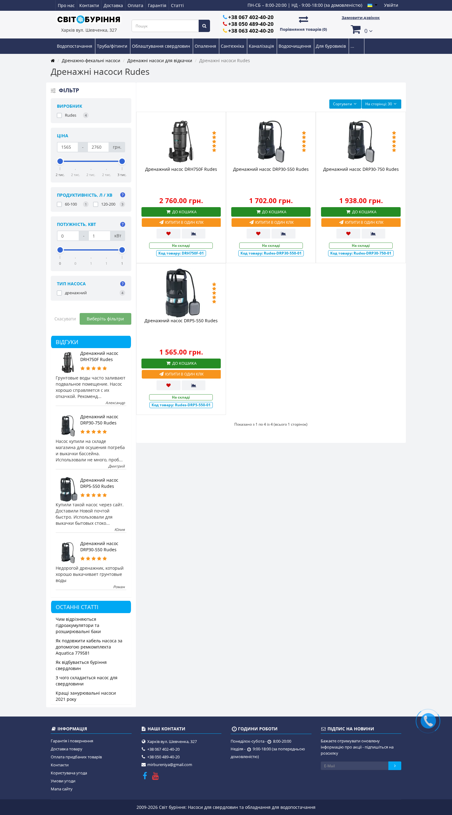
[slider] (60, 161)
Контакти (89, 5)
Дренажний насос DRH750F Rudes (99, 356)
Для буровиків (331, 46)
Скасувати (65, 319)
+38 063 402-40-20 (251, 30)
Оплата (135, 5)
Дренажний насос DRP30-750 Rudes (99, 420)
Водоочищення (295, 46)
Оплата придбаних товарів (76, 757)
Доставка (113, 5)
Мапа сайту (62, 789)
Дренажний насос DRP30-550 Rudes (99, 546)
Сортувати (342, 103)
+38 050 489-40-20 (251, 23)
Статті (177, 5)
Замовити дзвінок (361, 17)
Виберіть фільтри (105, 319)
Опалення (206, 46)
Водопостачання (75, 46)
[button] (360, 29)
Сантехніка (233, 46)
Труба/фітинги (113, 46)
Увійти (391, 5)
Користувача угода (69, 773)
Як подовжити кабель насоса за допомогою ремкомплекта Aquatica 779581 (89, 647)
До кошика (183, 212)
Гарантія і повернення (72, 741)
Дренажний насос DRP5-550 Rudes (99, 483)
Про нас (66, 5)
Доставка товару (66, 749)
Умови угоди (63, 781)
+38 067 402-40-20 (251, 17)
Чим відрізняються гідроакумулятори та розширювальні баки (78, 625)
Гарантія (157, 5)
